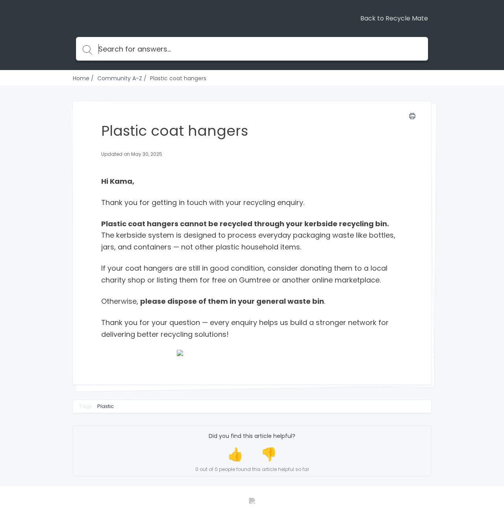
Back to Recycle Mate (394, 18)
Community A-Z (119, 78)
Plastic (105, 406)
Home (81, 78)
